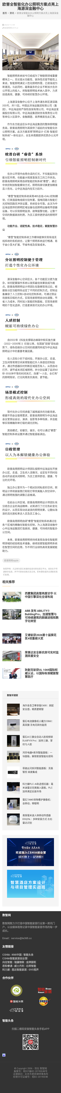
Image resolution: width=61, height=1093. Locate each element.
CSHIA (6, 954)
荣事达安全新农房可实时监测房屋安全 (42, 654)
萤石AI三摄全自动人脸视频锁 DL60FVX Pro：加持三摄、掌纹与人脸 (38, 741)
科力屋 (6, 969)
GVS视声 (34, 969)
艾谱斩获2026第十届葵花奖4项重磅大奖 (40, 636)
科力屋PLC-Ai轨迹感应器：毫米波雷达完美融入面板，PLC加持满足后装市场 (38, 788)
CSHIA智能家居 (11, 958)
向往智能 (7, 962)
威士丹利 (19, 965)
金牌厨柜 (31, 962)
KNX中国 (17, 954)
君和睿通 (7, 965)
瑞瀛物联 (19, 962)
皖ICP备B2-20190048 (34, 1071)
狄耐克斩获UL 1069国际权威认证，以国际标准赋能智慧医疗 (42, 673)
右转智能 (31, 965)
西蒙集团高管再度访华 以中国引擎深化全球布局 (40, 595)
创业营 (23, 958)
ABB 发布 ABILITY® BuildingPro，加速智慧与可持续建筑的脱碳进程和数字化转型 (42, 616)
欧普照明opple (11, 560)
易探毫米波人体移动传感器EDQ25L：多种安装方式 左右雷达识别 (37, 819)
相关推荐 (8, 582)
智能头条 (28, 954)
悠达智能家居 (19, 969)
